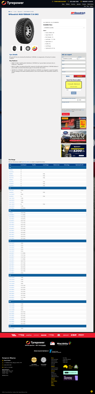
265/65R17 (11, 261)
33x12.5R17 (11, 243)
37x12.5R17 (11, 247)
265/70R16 (11, 230)
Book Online (90, 4)
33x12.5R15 (11, 202)
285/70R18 (11, 293)
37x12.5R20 (11, 307)
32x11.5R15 (11, 198)
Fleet (85, 6)
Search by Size (54, 360)
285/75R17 (11, 269)
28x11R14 (11, 177)
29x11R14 (11, 181)
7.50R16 (11, 212)
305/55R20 (11, 321)
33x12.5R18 (11, 277)
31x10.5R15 (11, 194)
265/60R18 (11, 285)
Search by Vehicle (54, 359)
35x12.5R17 (11, 245)
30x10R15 (11, 192)
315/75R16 (11, 238)
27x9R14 (11, 169)
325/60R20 (11, 323)
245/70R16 (11, 222)
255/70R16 (11, 226)
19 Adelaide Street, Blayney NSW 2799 (13, 362)
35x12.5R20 (11, 306)
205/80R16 (11, 214)
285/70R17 (11, 265)
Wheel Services (54, 375)
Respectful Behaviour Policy (23, 392)
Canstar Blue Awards (67, 359)
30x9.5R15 (11, 190)
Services (73, 4)
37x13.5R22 (11, 328)
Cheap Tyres (65, 362)
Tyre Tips (53, 365)
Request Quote (66, 114)
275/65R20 (11, 311)
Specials (79, 4)
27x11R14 (11, 171)
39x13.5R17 (11, 251)
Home (11, 11)
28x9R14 (11, 173)
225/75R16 (11, 216)
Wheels (68, 4)
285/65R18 (11, 291)
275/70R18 (11, 289)
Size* (63, 57)
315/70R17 (11, 272)
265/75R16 (11, 232)
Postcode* (64, 71)
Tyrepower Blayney (60, 1)
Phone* (63, 64)
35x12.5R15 (11, 206)
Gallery (91, 6)
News (88, 6)
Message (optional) (65, 102)
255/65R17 (11, 257)
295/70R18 (11, 295)
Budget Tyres (65, 360)
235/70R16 (11, 218)
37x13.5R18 (11, 283)
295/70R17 (11, 271)
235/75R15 (11, 208)
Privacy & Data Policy (8, 392)
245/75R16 (11, 224)
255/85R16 (11, 228)
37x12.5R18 (11, 281)
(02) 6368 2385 (74, 1)
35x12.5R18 (11, 279)
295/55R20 (11, 315)
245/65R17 (11, 253)
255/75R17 (11, 259)
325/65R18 (11, 299)
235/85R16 (11, 220)
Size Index (65, 357)
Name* (63, 60)
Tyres (63, 4)
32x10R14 (11, 185)
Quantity (79, 57)
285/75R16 (11, 234)
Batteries (52, 372)
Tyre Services (53, 373)
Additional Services (54, 376)
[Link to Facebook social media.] (92, 391)
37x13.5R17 (11, 249)
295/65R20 (11, 319)
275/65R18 (11, 287)
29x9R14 (11, 179)
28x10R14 (11, 175)
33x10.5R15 (11, 200)
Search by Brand (54, 362)
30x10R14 (11, 183)
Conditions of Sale (15, 392)
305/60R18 (11, 297)
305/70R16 (11, 236)
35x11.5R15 (11, 204)
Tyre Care (53, 363)
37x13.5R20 (11, 309)
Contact (84, 4)
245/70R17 (11, 255)
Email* (63, 68)
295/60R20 (11, 317)
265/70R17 (11, 263)
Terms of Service (69, 111)
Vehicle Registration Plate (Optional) (68, 98)
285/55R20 (11, 313)
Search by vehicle (25, 162)
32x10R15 (11, 196)
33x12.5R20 (11, 304)
